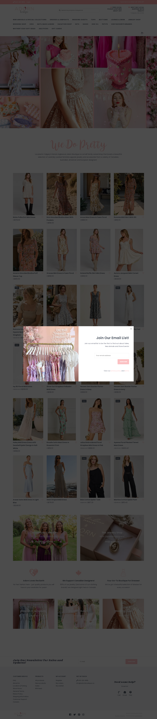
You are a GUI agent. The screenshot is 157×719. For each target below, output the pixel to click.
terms (127, 371)
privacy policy (116, 371)
